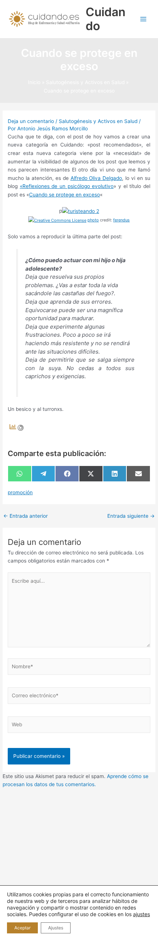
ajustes (141, 914)
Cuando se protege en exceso (64, 195)
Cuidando (105, 19)
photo (93, 220)
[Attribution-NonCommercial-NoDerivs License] (57, 220)
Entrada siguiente (131, 516)
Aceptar (22, 927)
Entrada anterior (25, 516)
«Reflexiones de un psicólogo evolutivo (67, 186)
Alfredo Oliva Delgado (96, 178)
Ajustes (55, 927)
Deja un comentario (31, 121)
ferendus (121, 220)
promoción (20, 492)
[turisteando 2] (80, 211)
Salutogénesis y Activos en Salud (98, 121)
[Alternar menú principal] (143, 19)
